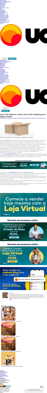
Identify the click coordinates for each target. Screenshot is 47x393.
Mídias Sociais (2, 3)
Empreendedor (2, 5)
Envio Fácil (32, 151)
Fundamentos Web (3, 78)
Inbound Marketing (3, 2)
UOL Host (4, 58)
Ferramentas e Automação (4, 22)
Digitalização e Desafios (4, 7)
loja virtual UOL (13, 172)
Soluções (29, 118)
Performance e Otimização (5, 20)
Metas (1, 8)
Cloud (1, 377)
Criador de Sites (3, 372)
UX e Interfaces (3, 21)
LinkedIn (10, 299)
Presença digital (7, 118)
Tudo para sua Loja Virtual (36, 118)
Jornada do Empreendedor (5, 380)
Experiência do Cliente (4, 14)
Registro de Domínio (4, 371)
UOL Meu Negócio (10, 153)
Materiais (1, 23)
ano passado (6, 140)
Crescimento (2, 9)
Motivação (2, 6)
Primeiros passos (13, 118)
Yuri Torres (43, 118)
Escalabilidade (2, 10)
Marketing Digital (3, 0)
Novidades (2, 384)
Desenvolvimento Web (4, 17)
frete (43, 147)
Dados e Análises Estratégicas (5, 1)
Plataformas (2, 13)
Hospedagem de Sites (4, 376)
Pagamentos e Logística (4, 15)
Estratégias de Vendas (4, 12)
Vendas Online (2, 11)
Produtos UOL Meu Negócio (22, 118)
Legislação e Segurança (4, 16)
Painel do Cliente (12, 58)
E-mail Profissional (3, 375)
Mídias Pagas (2, 4)
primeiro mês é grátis (28, 172)
